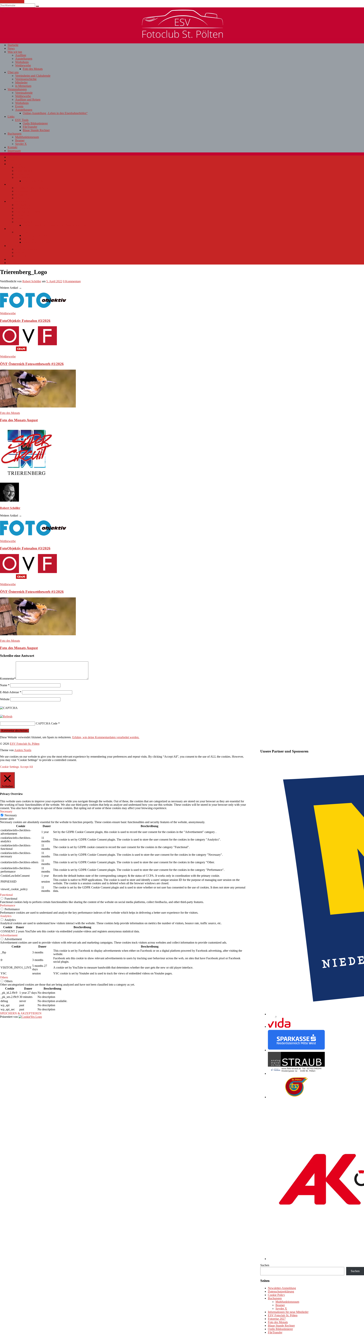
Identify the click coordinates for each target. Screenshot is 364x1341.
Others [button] (4, 977)
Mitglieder (21, 82)
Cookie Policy (276, 1295)
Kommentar (8, 678)
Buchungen (14, 133)
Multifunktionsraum (27, 137)
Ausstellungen (23, 58)
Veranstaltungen (17, 89)
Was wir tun (15, 51)
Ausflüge (20, 55)
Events (19, 106)
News (11, 48)
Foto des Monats (33, 68)
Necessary (11, 815)
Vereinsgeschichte (26, 79)
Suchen (264, 1265)
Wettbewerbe (23, 65)
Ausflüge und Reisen (27, 99)
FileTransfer (30, 126)
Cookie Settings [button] (9, 766)
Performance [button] (7, 905)
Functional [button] (6, 894)
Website (4, 699)
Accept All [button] (26, 766)
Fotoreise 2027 (277, 1318)
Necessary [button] (6, 811)
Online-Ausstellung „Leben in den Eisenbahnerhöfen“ (55, 113)
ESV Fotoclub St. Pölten (282, 1315)
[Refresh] (6, 716)
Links (11, 116)
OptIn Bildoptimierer (35, 123)
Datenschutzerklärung (281, 1291)
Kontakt (12, 147)
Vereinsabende (24, 92)
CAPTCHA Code (46, 723)
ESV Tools (21, 120)
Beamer (19, 140)
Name (4, 685)
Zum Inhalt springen (12, 1)
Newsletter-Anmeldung (282, 1288)
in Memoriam (23, 85)
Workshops (22, 62)
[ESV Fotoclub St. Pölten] (182, 36)
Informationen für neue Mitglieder (288, 1312)
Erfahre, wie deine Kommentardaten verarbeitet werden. (105, 737)
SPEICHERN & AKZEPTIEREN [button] (21, 1013)
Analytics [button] (5, 916)
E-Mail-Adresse (10, 692)
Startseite (13, 45)
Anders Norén (22, 750)
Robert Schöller (31, 281)
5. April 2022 (54, 281)
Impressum (14, 150)
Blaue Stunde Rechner (36, 130)
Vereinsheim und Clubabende (32, 75)
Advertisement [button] (8, 935)
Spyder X (21, 143)
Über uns (13, 72)
